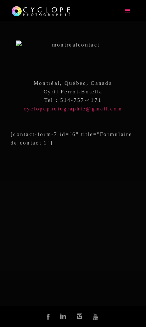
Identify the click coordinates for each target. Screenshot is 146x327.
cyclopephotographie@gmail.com (73, 108)
